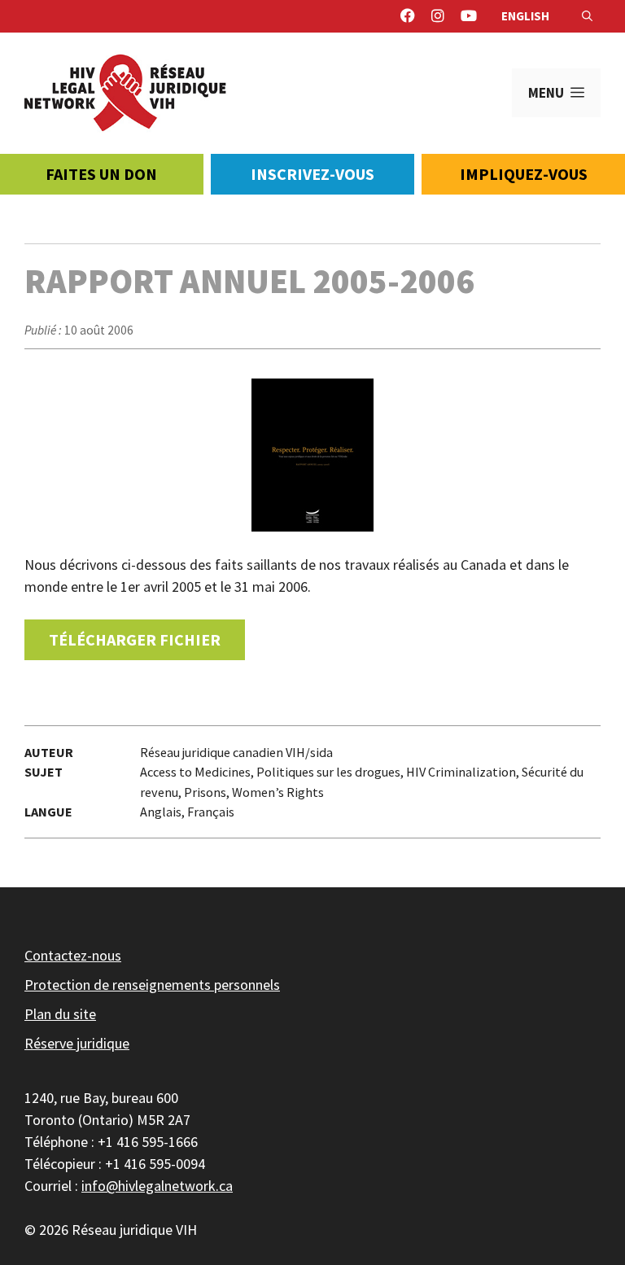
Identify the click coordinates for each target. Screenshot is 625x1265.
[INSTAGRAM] (437, 16)
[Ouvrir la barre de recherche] (587, 16)
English (525, 16)
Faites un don (101, 174)
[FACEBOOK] (407, 16)
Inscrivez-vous (312, 174)
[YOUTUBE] (468, 16)
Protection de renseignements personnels (152, 984)
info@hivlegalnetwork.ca (157, 1185)
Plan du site (60, 1014)
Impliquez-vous (524, 174)
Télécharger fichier (135, 639)
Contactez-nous (72, 955)
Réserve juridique (76, 1043)
